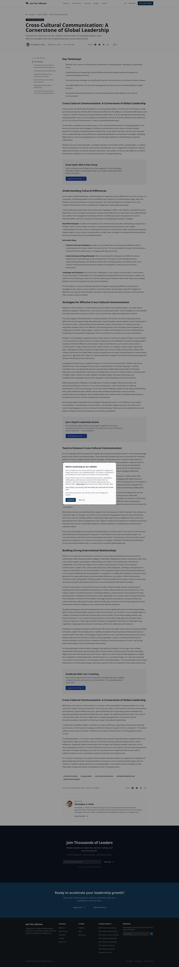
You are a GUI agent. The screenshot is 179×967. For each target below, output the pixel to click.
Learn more (80, 484)
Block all (82, 500)
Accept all (70, 500)
